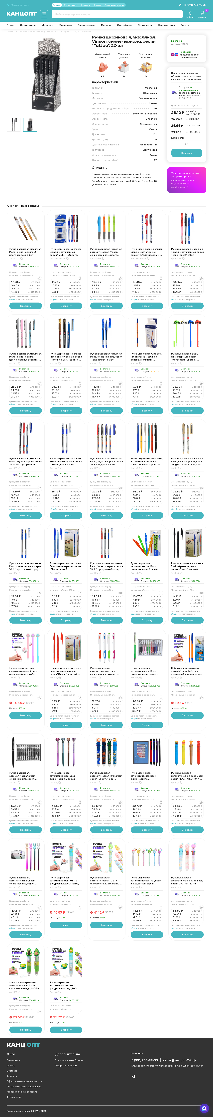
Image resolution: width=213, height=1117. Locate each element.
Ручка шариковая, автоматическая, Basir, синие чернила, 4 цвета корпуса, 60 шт (103, 673)
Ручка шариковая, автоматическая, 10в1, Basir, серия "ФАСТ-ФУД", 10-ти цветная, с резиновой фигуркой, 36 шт (187, 778)
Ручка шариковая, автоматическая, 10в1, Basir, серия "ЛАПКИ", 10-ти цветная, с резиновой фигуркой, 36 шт (187, 883)
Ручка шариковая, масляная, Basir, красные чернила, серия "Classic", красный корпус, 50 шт (66, 673)
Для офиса (124, 25)
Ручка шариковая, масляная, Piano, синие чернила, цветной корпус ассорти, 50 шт (25, 358)
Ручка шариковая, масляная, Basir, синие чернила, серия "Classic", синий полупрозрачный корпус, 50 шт (66, 569)
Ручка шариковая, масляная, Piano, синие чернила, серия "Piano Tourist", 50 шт (106, 356)
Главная (10, 31)
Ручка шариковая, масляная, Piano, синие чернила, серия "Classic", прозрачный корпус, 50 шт (66, 463)
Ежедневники (86, 25)
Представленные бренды (69, 1060)
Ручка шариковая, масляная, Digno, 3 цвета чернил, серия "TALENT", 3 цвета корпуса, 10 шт (66, 253)
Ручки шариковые (83, 31)
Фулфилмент (14, 1097)
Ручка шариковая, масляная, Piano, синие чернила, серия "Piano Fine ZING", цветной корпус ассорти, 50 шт (66, 358)
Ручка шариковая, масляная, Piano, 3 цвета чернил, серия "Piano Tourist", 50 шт (187, 251)
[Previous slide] (12, 75)
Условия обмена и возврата (22, 1091)
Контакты (12, 1076)
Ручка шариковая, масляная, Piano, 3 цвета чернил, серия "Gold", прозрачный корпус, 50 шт (106, 568)
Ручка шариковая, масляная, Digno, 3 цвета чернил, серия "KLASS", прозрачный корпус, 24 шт (147, 253)
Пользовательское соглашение (24, 1086)
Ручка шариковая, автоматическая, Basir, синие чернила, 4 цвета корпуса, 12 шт (144, 568)
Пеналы (106, 25)
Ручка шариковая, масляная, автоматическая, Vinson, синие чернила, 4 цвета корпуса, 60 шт (106, 253)
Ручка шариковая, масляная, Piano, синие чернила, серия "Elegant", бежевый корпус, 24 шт (187, 463)
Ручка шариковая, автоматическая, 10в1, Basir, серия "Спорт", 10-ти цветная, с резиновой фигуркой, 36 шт (106, 778)
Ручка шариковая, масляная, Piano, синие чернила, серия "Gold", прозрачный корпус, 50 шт (25, 568)
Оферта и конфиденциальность (24, 1081)
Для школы (145, 25)
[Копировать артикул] (21, 258)
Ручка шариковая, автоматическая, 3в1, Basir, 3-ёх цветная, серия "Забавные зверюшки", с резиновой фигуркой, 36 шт (146, 883)
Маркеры (47, 25)
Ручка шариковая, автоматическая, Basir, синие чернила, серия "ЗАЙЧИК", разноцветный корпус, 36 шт (23, 883)
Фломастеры (166, 25)
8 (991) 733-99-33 (144, 1060)
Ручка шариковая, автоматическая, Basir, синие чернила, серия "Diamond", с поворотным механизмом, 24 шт (64, 778)
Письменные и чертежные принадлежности (39, 31)
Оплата (11, 1065)
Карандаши (27, 25)
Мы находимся (20, 4)
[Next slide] (81, 75)
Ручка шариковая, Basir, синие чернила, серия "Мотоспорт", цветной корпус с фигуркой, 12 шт (185, 358)
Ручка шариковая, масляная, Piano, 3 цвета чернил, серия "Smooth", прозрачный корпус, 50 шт (25, 463)
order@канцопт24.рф (179, 1060)
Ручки (10, 25)
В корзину (186, 153)
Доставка (12, 1070)
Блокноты (65, 25)
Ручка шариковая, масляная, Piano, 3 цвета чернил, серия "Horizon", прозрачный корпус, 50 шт (106, 463)
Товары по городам (66, 1065)
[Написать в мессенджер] (204, 1108)
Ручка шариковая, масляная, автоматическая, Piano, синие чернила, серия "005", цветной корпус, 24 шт (147, 463)
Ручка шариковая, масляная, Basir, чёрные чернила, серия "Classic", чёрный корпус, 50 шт (187, 568)
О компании (13, 1060)
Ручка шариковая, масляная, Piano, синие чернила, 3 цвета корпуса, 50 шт (25, 251)
